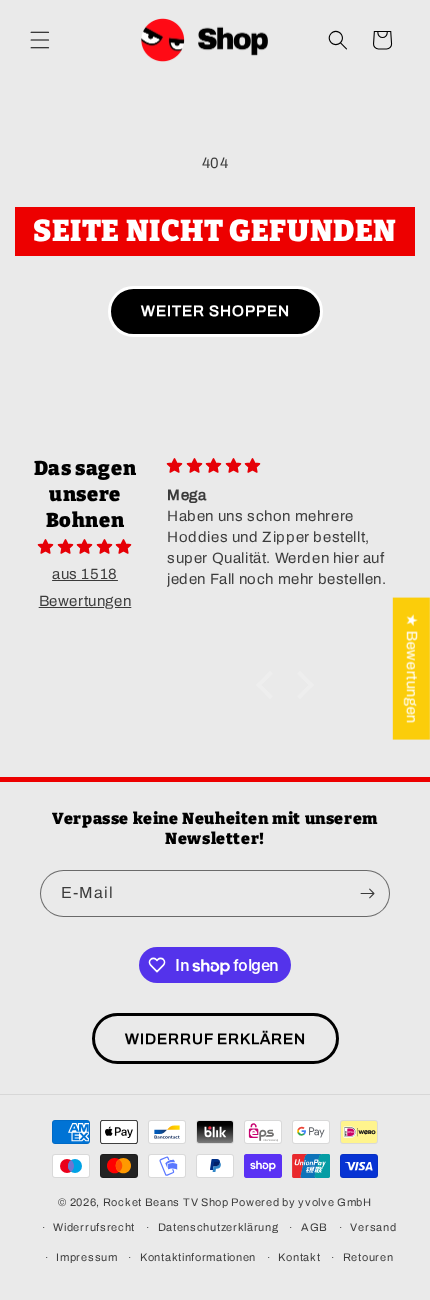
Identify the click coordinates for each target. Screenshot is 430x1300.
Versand (373, 1227)
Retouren (368, 1257)
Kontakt (299, 1257)
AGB (314, 1227)
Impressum (86, 1257)
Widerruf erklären (215, 1039)
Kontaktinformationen (198, 1257)
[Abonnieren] (367, 893)
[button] (40, 40)
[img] (85, 547)
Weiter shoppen (215, 311)
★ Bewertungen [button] (412, 669)
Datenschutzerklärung (218, 1227)
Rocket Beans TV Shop (166, 1202)
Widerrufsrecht (94, 1227)
